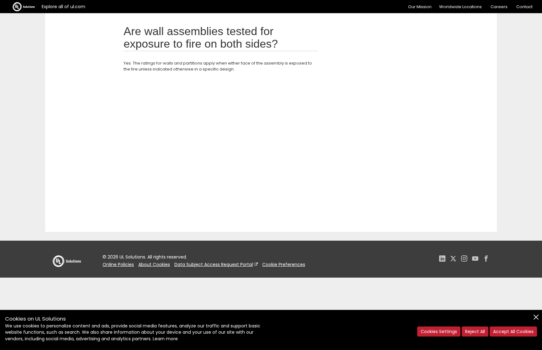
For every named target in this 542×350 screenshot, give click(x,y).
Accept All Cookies (513, 331)
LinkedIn (442, 259)
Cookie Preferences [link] (283, 264)
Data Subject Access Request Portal (213, 264)
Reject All (475, 331)
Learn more (165, 339)
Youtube (475, 259)
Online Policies (118, 264)
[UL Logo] (67, 273)
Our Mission (420, 7)
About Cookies (154, 264)
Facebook (486, 259)
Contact (524, 7)
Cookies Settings (439, 331)
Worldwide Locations (460, 7)
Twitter (453, 259)
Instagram (464, 259)
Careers (499, 7)
